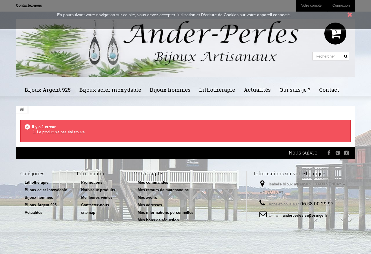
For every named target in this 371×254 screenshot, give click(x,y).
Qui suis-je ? (294, 89)
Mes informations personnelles (165, 212)
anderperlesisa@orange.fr (305, 215)
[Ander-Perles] (185, 48)
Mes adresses (150, 205)
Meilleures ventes (96, 197)
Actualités (257, 89)
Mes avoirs (147, 197)
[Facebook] (329, 153)
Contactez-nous (95, 205)
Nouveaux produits (98, 190)
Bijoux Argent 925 (48, 89)
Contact (329, 89)
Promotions (91, 182)
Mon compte (147, 173)
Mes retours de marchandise (163, 190)
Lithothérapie (217, 89)
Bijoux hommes (170, 89)
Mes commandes (153, 182)
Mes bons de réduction (158, 220)
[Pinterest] (338, 153)
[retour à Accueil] (21, 109)
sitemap (88, 212)
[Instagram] (346, 153)
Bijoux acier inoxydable (110, 89)
